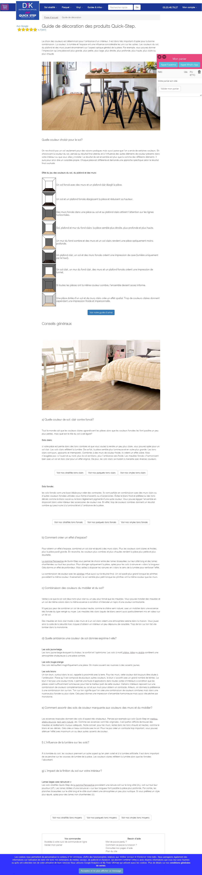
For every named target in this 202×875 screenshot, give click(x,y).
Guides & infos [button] (95, 7)
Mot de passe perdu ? (116, 841)
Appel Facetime (168, 64)
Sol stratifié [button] (50, 7)
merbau (153, 718)
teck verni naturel (65, 721)
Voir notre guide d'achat (101, 312)
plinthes (80, 573)
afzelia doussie (49, 721)
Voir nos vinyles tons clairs (133, 472)
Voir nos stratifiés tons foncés (68, 522)
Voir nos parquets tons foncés (101, 522)
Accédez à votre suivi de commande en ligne (65, 841)
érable (141, 652)
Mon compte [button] (189, 7)
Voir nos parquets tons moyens (102, 817)
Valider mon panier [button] (170, 88)
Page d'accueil (51, 17)
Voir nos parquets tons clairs (102, 472)
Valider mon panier (53, 844)
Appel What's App (189, 64)
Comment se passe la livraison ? (121, 844)
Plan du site (111, 851)
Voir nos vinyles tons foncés (134, 522)
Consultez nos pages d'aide (119, 848)
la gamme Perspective (83, 785)
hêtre (132, 652)
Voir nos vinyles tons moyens (135, 817)
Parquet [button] (66, 7)
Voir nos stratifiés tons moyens (67, 817)
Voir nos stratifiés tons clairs (70, 472)
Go (137, 7)
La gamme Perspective (53, 561)
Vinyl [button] (78, 7)
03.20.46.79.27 (170, 7)
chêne (125, 652)
